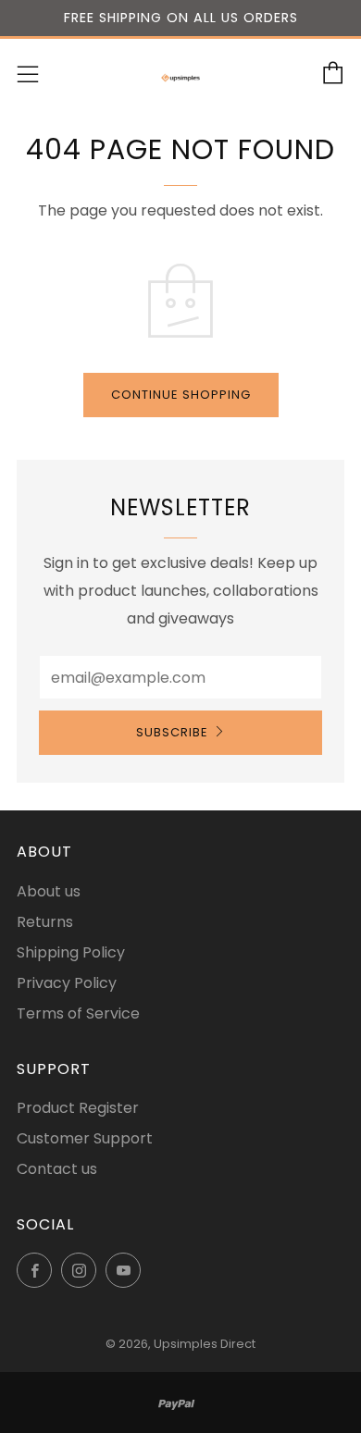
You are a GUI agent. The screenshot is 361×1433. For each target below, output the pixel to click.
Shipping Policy (71, 952)
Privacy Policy (67, 983)
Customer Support (85, 1138)
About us (49, 891)
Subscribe (172, 732)
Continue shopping (181, 394)
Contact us (57, 1169)
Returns (45, 922)
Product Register (78, 1107)
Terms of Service (78, 1013)
